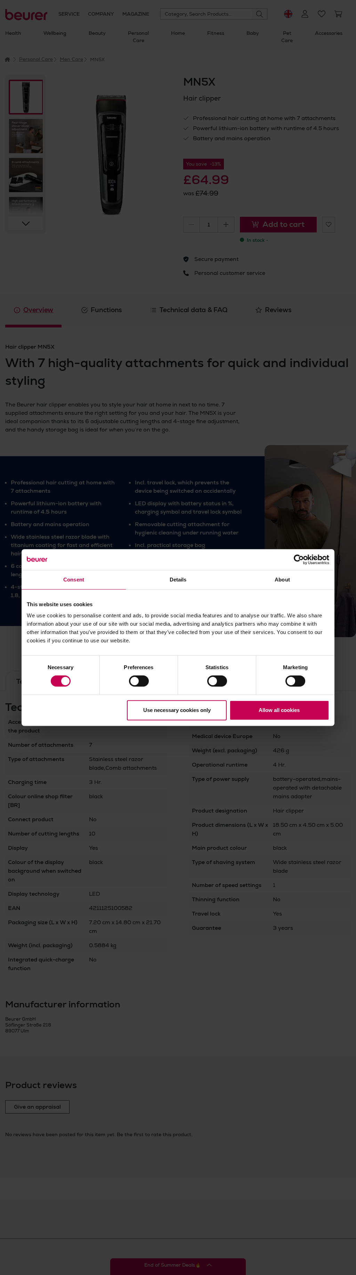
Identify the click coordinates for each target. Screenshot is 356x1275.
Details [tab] (178, 580)
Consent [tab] (73, 580)
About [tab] (282, 580)
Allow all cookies (279, 710)
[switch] (139, 681)
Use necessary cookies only (177, 710)
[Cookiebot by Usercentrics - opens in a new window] (298, 559)
